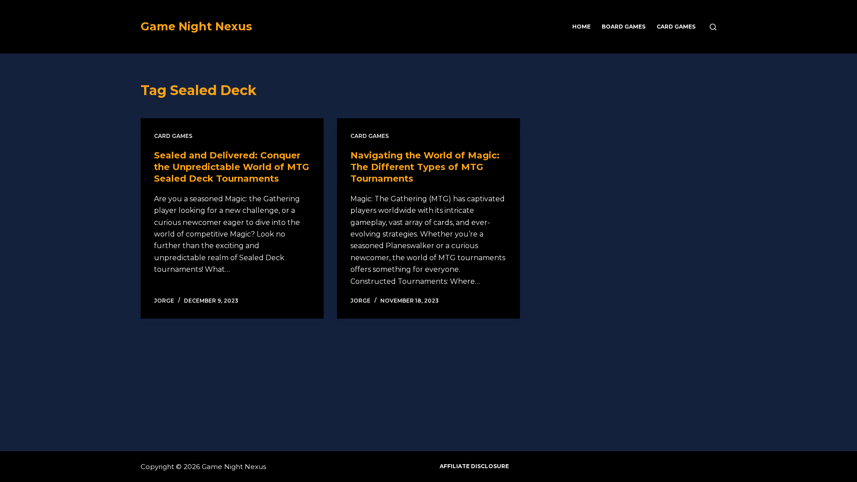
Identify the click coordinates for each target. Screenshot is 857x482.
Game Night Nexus (196, 26)
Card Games (676, 26)
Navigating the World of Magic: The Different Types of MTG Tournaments (424, 167)
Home (581, 26)
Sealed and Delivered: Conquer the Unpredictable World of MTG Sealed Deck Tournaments (231, 167)
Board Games (623, 26)
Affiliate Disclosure (474, 466)
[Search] (713, 27)
